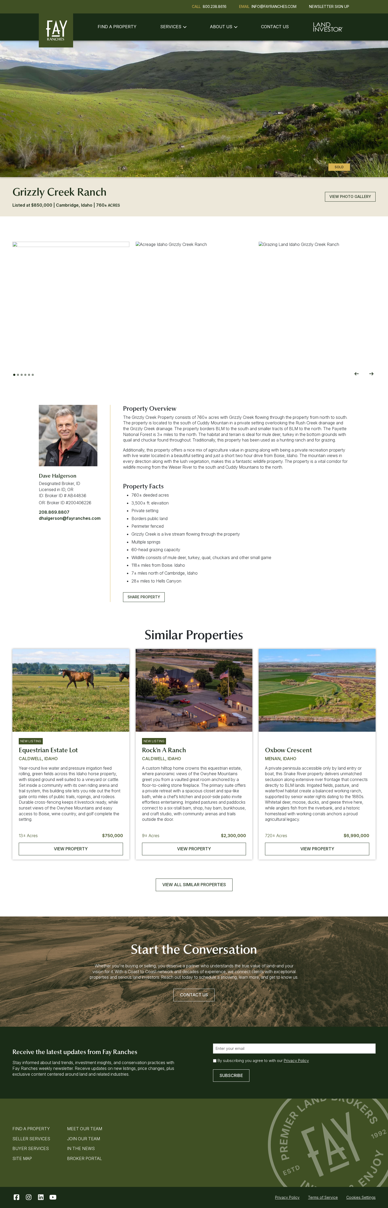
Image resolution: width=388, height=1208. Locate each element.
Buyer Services (30, 1148)
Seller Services (31, 1138)
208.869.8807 (54, 512)
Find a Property (117, 26)
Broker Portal (84, 1158)
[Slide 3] (22, 375)
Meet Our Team (84, 1128)
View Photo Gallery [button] (350, 196)
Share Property (143, 597)
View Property (71, 848)
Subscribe (231, 1075)
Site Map (22, 1158)
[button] (70, 300)
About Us (221, 26)
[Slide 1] (14, 375)
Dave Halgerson (57, 475)
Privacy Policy (296, 1060)
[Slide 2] (18, 375)
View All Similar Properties (194, 884)
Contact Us (275, 26)
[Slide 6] (33, 375)
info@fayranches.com (274, 6)
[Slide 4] (25, 375)
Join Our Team (83, 1138)
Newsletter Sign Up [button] (329, 6)
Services (170, 26)
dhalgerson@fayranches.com (70, 518)
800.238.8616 (214, 6)
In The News (81, 1148)
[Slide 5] (29, 375)
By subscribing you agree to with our (263, 1060)
